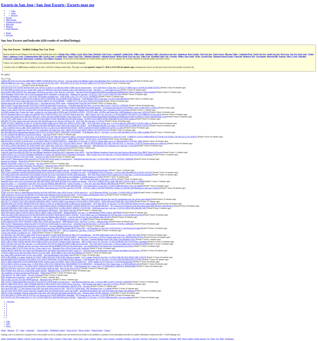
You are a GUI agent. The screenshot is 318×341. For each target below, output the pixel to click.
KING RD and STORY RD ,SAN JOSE (118, 201)
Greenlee (173, 56)
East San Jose (134, 56)
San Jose (47, 134)
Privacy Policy (84, 330)
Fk (208, 339)
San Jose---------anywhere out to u (107, 90)
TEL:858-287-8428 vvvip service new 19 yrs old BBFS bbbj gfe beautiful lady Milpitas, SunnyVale (40, 239)
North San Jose (259, 54)
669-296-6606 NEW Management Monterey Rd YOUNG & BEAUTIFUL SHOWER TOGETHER (41, 132)
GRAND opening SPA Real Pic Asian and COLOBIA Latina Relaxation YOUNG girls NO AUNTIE (41, 188)
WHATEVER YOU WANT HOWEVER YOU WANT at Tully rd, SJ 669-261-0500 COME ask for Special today (46, 88)
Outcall (27, 339)
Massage (9, 27)
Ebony (99, 339)
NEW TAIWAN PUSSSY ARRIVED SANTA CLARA (101, 128)
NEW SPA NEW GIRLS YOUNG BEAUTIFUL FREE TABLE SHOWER (31, 213)
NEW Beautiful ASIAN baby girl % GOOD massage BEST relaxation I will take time (35, 94)
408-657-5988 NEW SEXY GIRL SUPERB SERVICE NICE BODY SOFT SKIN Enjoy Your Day (40, 284)
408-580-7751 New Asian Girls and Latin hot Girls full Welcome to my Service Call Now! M (37, 121)
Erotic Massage (12, 29)
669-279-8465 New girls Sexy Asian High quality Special (23, 271)
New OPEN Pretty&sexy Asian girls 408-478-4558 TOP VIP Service (28, 177)
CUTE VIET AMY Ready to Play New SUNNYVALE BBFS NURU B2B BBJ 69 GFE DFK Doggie (42, 119)
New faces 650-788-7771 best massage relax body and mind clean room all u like (33, 288)
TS (17, 330)
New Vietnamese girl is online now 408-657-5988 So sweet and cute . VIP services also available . (39, 179)
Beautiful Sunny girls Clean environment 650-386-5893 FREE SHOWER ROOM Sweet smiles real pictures (43, 181)
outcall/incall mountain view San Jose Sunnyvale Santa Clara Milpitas (107, 291)
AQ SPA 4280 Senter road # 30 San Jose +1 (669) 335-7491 (116, 235)
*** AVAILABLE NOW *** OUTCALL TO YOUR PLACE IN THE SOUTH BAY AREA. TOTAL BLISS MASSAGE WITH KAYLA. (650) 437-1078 (63, 137)
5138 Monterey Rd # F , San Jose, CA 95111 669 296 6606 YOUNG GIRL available (116, 132)
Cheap (64, 339)
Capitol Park (127, 54)
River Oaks (88, 54)
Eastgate (58, 59)
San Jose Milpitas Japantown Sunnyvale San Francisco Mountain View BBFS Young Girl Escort (124, 152)
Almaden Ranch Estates (223, 56)
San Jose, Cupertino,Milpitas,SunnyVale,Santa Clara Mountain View (108, 239)
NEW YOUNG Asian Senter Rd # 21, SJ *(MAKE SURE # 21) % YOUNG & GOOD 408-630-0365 (41, 186)
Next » (8, 326)
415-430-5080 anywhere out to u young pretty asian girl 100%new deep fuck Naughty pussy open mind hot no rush (46, 90)
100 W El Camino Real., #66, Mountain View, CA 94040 (89, 288)
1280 (8, 322)
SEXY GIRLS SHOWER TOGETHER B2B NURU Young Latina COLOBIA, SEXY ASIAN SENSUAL (43, 262)
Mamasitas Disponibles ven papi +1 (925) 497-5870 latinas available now (30, 96)
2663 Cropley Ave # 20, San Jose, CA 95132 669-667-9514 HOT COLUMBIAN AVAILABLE (123, 114)
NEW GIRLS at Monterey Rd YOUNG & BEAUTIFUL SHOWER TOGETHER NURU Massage (40, 99)
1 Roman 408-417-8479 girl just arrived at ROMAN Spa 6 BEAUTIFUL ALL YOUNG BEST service (41, 143)
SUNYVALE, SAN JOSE (96, 139)
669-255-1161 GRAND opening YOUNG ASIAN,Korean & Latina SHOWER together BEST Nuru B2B (43, 228)
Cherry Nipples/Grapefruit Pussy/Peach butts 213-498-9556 (24, 226)
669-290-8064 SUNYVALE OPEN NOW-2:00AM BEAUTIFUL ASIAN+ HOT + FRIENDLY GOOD (42, 139)
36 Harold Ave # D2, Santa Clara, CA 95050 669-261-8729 (117, 264)
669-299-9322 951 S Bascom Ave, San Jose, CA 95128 (115, 146)
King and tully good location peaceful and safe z (90, 170)
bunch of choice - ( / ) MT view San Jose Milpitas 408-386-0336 (93, 184)
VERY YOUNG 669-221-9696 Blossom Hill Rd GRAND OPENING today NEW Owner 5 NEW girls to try (44, 192)
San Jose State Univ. (298, 54)
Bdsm (46, 339)
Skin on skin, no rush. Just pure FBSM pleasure (19, 280)
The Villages (48, 59)
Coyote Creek (48, 56)
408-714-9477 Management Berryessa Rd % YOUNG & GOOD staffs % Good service (35, 282)
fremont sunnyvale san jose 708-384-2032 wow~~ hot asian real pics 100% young (33, 103)
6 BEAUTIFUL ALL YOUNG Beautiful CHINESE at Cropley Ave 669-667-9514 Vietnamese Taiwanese (43, 155)
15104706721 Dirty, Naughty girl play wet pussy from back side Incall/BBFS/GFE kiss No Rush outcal (41, 246)
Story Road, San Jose (68, 210)
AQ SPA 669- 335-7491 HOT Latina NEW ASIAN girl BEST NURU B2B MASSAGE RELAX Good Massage (46, 235)
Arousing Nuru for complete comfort (15, 168)
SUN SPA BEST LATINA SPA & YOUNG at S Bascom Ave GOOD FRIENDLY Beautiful (37, 295)
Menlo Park (23, 161)
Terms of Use (71, 330)
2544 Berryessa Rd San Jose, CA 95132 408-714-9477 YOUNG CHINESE (98, 105)
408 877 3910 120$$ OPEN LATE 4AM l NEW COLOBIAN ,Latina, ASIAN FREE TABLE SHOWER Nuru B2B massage (51, 108)
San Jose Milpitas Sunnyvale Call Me (64, 226)
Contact (107, 330)
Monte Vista (64, 54)
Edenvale (238, 56)
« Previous (10, 302)
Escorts (9, 18)
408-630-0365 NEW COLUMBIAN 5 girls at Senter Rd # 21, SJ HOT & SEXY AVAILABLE (38, 237)
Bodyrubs (10, 24)
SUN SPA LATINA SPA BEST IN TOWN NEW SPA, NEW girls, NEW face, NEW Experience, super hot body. (46, 146)
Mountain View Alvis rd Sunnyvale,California (71, 248)
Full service (153, 339)
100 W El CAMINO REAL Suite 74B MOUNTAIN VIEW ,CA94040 (116, 181)
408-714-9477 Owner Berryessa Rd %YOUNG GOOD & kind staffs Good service (34, 105)
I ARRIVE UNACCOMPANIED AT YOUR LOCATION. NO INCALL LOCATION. (162, 137)
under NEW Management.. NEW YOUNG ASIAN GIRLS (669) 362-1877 (31, 230)
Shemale (173, 339)
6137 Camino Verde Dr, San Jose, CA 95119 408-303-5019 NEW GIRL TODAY (114, 257)
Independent (12, 339)
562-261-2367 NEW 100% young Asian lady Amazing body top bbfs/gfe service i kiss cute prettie (39, 291)
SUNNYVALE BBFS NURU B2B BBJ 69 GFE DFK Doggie (109, 119)
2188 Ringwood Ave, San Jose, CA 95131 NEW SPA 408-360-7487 (119, 208)
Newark (34, 168)
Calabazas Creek (16, 56)
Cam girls (135, 339)
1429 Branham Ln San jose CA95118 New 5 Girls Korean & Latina (114, 228)
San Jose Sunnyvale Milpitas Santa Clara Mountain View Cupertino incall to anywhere (100, 81)
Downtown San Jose (168, 54)
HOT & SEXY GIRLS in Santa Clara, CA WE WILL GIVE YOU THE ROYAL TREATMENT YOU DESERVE (46, 264)
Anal (105, 339)
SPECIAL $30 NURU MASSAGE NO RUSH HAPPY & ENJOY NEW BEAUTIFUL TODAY (40, 215)
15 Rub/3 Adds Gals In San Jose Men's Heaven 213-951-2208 (25, 253)
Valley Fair (145, 56)
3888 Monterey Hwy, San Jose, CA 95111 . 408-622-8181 (85, 221)
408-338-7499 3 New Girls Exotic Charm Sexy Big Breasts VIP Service (29, 210)
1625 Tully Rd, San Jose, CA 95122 (90, 121)
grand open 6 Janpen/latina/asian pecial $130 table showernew (25, 148)
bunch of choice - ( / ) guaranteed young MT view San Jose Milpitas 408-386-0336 (33, 184)
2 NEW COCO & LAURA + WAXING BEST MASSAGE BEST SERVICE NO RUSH (36, 266)
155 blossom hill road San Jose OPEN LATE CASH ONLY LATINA (130, 108)
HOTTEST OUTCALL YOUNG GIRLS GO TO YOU (83, 83)
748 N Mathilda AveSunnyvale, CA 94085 (71, 219)
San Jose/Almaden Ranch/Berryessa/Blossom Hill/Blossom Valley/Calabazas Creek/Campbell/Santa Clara (125, 117)
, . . (21, 85)
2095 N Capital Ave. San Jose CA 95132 (78, 230)
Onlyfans (144, 339)
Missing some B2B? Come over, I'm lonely (18, 163)
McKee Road (121, 56)
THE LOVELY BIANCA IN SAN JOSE (17, 157)
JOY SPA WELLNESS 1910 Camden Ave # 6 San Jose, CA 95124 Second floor (120, 175)
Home (3, 330)
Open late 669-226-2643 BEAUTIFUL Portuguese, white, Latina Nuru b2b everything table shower (40, 199)
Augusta (282, 56)
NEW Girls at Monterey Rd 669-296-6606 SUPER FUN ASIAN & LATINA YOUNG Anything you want (43, 172)
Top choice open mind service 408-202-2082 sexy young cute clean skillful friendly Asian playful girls (41, 117)
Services (14, 15)
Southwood (18, 59)
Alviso (197, 56)
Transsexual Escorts (13, 22)
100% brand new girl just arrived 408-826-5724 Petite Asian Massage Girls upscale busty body (38, 195)
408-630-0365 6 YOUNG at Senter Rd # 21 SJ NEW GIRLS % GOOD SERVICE (34, 141)
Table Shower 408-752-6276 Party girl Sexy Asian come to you (26, 248)
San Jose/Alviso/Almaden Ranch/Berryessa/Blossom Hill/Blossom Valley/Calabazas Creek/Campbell (116, 92)
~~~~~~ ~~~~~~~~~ (9, 85)
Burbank (97, 54)
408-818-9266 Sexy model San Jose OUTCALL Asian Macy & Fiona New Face (33, 130)
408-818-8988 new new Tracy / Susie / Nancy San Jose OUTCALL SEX (30, 83)
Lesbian (111, 339)
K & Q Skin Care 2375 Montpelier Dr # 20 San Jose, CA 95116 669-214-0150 (111, 215)
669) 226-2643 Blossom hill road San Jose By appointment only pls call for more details (116, 199)
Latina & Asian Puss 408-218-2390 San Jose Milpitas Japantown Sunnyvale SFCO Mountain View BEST (42, 152)
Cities (13, 11)
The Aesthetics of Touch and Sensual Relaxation (20, 273)
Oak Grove (107, 54)
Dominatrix (229, 339)
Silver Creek (292, 56)
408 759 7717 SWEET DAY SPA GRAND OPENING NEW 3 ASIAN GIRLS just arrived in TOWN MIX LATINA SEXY (50, 201)
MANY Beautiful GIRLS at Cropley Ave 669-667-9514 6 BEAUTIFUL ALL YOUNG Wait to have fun (42, 114)
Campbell (117, 54)
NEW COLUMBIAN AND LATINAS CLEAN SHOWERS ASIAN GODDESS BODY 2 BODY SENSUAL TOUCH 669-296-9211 (55, 206)
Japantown (182, 54)
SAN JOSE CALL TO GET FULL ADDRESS (79, 96)
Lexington (38, 59)
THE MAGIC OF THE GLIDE (13, 275)
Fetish (3, 339)
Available (119, 339)
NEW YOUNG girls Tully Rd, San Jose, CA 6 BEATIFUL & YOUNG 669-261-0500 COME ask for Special (44, 244)
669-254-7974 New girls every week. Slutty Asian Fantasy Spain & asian (30, 268)
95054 (35, 233)
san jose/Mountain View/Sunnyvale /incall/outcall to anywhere (109, 246)
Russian (40, 339)
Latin (75, 339)
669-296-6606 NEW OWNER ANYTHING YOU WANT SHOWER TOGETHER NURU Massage (41, 259)
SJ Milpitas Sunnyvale (51, 150)
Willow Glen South (186, 56)
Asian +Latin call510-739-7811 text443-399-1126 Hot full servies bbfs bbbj (30, 110)
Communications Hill (33, 56)
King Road (28, 59)
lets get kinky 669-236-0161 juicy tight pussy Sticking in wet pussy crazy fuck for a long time (37, 92)
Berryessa (285, 54)
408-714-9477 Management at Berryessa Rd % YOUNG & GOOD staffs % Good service (36, 159)
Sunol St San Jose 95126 (61, 148)
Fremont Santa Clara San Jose (79, 103)
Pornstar (127, 339)
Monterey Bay (249, 56)
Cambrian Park (245, 54)
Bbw (70, 339)
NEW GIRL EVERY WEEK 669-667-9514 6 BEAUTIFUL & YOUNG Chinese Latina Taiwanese (40, 242)
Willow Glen (139, 54)
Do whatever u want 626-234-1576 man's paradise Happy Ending (27, 219)
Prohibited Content (57, 330)
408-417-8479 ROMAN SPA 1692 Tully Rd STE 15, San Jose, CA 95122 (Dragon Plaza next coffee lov (125, 143)
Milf (179, 339)
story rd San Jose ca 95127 (71, 268)
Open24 (58, 339)
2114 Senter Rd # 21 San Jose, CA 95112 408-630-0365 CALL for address (113, 186)
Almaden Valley (152, 54)
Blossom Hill (272, 56)
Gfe (217, 339)
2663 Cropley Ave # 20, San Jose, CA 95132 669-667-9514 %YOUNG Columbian (119, 155)
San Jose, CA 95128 (49, 197)
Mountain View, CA (56, 271)
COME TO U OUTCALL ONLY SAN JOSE (84, 101)
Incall (33, 339)
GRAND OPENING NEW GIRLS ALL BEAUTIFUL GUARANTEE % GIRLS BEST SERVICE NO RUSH (45, 208)
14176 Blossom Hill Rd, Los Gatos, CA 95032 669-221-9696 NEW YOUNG (119, 125)
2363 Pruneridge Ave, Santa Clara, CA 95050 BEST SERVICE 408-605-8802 (105, 266)
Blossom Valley (231, 54)
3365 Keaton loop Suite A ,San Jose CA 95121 (98, 179)
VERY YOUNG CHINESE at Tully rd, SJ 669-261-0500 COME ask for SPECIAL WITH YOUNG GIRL (43, 123)
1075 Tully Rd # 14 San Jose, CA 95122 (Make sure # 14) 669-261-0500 (118, 244)
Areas (13, 13)
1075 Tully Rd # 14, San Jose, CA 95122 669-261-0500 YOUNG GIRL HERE (125, 204)
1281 (8, 324)
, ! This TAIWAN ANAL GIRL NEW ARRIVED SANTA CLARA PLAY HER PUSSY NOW (39, 128)
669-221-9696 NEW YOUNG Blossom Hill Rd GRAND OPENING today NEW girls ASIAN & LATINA (43, 125)
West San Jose (206, 54)
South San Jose (273, 54)
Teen (52, 339)
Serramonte (261, 56)
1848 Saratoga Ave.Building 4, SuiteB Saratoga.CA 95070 (80, 177)
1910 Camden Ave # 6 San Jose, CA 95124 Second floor (110, 262)
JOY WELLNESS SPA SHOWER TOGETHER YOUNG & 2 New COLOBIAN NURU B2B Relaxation (43, 175)
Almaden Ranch (108, 56)
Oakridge (302, 56)
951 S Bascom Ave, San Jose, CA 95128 (92, 295)
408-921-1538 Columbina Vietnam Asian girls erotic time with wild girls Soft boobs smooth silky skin (41, 293)
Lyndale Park (61, 56)
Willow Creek (76, 54)
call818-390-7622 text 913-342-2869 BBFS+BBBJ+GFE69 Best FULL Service (32, 81)
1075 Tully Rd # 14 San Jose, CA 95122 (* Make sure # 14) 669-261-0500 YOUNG (126, 88)
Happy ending (187, 339)
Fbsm (213, 339)
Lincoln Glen (206, 56)
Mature (20, 339)
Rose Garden (193, 54)
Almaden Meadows (92, 56)
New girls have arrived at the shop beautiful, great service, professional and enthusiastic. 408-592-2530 (41, 286)
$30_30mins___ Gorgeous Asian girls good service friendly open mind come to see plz (35, 170)
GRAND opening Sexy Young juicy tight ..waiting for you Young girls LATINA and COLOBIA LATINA (43, 112)
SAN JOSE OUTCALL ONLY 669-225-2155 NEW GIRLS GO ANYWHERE (33, 101)
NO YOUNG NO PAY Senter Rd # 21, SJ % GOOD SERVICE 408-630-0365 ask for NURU (38, 297)
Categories (30, 330)
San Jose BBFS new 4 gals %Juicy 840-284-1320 (20, 150)
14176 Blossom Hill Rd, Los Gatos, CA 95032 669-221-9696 (113, 192)
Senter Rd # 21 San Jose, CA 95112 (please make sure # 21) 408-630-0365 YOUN (111, 237)
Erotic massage (200, 339)
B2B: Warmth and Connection (13, 277)
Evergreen (7, 59)
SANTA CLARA (42, 157)
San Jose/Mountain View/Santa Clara (59, 255)
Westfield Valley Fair (160, 56)
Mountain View (51, 166)
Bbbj (222, 339)
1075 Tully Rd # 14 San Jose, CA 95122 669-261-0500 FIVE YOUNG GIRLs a (119, 123)
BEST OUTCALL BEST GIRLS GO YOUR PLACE (88, 130)
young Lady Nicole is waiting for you (16, 233)
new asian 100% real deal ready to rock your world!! (21, 255)
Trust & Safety (42, 330)
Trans (81, 339)
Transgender (164, 339)
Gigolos (93, 339)
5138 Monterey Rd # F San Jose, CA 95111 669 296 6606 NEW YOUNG (112, 259)
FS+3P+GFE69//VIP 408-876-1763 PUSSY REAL (21, 134)
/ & (2, 190)
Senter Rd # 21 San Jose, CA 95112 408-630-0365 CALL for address (105, 297)
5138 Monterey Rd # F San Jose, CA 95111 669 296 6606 (105, 99)
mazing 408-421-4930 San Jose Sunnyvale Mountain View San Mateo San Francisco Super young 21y (41, 250)
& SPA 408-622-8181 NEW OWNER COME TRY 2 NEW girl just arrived (31, 221)
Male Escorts (11, 20)
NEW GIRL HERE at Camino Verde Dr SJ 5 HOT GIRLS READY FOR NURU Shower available (40, 257)
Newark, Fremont (35, 275)
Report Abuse (97, 330)
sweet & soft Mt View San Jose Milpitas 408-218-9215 (90, 217)
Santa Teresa (218, 54)
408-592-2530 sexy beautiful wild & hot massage (20, 197)
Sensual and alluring (9, 161)
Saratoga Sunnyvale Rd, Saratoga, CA (97, 293)
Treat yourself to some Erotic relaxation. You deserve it (22, 166)
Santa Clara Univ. (75, 56)
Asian (86, 339)
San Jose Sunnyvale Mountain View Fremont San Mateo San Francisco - (112, 250)
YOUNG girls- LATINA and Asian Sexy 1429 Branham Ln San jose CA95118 (117, 112)
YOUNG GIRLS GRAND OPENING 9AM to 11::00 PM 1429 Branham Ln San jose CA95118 (121, 188)
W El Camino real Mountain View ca (92, 195)
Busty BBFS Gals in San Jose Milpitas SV (68, 253)
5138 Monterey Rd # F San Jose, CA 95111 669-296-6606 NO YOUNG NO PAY (120, 172)
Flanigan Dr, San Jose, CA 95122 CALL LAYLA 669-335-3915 (96, 94)
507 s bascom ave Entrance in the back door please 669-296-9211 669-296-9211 (142, 206)
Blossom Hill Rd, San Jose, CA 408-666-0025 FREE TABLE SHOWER (93, 213)
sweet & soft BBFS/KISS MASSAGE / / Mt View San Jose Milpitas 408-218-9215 (34, 217)
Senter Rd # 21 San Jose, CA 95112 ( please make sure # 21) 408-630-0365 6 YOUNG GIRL (105, 141)
